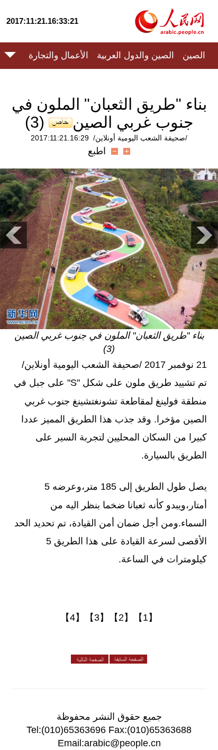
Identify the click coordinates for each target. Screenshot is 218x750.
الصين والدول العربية (135, 55)
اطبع (97, 151)
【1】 (145, 617)
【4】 (72, 617)
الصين (194, 55)
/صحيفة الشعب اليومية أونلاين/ (140, 138)
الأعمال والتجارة (58, 55)
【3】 (97, 617)
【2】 (121, 617)
